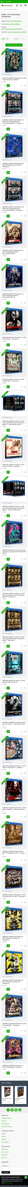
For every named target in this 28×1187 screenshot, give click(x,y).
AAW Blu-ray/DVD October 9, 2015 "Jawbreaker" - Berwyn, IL (13, 380)
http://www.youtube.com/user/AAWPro (12, 29)
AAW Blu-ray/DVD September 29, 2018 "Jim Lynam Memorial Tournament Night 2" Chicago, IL (13, 121)
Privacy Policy (8, 1183)
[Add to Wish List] (21, 602)
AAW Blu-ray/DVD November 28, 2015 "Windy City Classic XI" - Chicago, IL (12, 938)
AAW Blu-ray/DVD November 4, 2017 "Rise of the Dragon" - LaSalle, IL (14, 766)
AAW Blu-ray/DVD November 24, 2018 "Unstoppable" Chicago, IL (12, 1066)
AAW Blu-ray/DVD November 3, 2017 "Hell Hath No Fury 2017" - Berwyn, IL (14, 895)
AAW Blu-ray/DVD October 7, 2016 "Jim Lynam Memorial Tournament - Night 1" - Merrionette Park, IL (13, 508)
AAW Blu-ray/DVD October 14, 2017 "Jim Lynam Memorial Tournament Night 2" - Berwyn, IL (13, 595)
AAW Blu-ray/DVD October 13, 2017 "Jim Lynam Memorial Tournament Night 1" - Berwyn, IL (13, 638)
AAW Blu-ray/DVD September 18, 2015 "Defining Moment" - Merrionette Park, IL (12, 252)
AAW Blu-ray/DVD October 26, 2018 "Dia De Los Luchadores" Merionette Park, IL (14, 551)
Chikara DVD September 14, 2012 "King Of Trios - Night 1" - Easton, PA (20, 1098)
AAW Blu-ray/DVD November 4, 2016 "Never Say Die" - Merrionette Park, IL (14, 809)
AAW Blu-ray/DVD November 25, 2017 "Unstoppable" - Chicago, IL (14, 1024)
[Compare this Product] (24, 602)
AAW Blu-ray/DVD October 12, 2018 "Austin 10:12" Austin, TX (13, 681)
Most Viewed (6, 1083)
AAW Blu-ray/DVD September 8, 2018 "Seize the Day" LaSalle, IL (14, 78)
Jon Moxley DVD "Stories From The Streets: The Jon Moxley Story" (7, 1098)
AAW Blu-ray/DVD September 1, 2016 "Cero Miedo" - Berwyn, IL (14, 338)
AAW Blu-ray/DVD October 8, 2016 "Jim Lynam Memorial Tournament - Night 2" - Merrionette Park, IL (13, 422)
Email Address (5, 1166)
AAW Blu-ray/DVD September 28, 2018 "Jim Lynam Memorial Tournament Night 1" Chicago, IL (13, 208)
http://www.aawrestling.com (14, 21)
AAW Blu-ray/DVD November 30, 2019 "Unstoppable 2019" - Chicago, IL (13, 853)
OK (26, 1177)
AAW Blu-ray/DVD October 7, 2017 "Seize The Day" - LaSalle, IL (13, 465)
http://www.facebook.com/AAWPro (16, 32)
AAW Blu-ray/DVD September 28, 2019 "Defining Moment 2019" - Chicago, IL (13, 165)
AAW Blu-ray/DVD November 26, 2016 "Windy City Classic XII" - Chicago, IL (12, 981)
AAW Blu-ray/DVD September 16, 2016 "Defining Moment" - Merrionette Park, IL (12, 295)
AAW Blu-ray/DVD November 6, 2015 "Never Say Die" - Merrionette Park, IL (14, 724)
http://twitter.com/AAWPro (13, 24)
